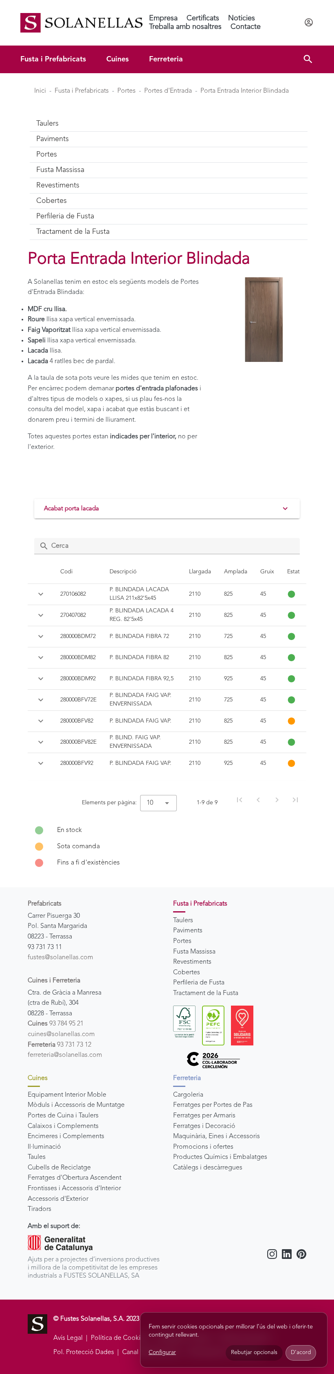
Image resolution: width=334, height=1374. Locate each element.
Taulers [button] (47, 123)
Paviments (187, 931)
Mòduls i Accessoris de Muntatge (76, 1105)
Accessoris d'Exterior (58, 1199)
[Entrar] (309, 22)
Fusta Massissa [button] (60, 170)
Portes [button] (46, 154)
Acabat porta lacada (71, 509)
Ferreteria (166, 59)
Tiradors (39, 1209)
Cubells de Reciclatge (59, 1168)
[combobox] (158, 803)
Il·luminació (44, 1147)
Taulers (183, 920)
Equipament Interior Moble (67, 1095)
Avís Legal (68, 1338)
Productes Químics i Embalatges (220, 1157)
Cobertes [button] (51, 201)
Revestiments (192, 962)
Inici (40, 91)
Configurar (162, 1352)
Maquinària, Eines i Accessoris (216, 1136)
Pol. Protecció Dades (83, 1352)
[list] (167, 846)
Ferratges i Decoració (204, 1126)
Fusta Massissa (194, 952)
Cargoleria (188, 1095)
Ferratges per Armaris (204, 1116)
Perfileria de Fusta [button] (65, 216)
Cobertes (186, 972)
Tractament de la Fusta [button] (73, 231)
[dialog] (233, 1340)
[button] (308, 59)
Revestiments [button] (57, 185)
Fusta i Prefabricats (53, 59)
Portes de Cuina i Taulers (63, 1116)
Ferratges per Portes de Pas (213, 1105)
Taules (37, 1157)
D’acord (301, 1352)
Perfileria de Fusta (198, 983)
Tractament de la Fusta (205, 993)
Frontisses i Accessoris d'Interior (74, 1188)
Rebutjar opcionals (254, 1352)
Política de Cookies (119, 1338)
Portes (126, 91)
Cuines (117, 59)
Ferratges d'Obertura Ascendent (74, 1178)
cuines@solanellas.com (61, 1034)
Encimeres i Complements (66, 1136)
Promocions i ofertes (203, 1147)
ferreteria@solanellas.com (65, 1055)
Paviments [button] (52, 139)
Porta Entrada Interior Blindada (244, 91)
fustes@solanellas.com (60, 957)
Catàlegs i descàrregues (207, 1168)
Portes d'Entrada (168, 91)
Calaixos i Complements (63, 1126)
